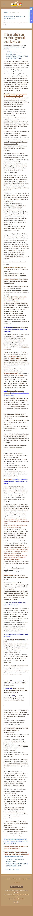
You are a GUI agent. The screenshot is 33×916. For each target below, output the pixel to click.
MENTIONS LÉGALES (12, 879)
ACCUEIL (6, 12)
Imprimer (8, 869)
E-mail (16, 869)
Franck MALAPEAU (19, 899)
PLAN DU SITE (23, 879)
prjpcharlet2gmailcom (13, 856)
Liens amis (17, 882)
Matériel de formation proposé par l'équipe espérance (14, 17)
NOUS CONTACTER (16, 887)
